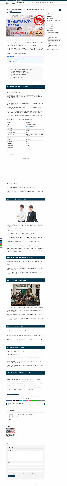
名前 (9, 462)
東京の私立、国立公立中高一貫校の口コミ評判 (54, 40)
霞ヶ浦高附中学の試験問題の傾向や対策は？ (18, 74)
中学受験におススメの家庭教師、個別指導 (54, 21)
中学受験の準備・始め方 (52, 28)
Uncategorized (50, 16)
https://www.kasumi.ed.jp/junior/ (31, 126)
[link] (17, 416)
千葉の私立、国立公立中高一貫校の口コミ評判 (54, 35)
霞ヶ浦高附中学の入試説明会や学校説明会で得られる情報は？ (21, 72)
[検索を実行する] (60, 10)
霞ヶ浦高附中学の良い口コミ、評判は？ (17, 75)
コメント (9, 450)
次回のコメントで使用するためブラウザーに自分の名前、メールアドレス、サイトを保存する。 (22, 473)
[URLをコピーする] (41, 400)
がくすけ (11, 419)
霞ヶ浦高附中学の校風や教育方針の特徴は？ (18, 71)
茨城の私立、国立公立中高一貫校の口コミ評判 (54, 46)
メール (9, 466)
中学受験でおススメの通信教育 (53, 18)
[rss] (59, 0)
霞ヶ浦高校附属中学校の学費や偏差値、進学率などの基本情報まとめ (22, 69)
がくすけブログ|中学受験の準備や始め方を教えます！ (15, 3)
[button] (9, 400)
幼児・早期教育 (51, 30)
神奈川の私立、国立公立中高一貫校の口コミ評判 (54, 43)
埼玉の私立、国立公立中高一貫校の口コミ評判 (54, 38)
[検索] (60, 0)
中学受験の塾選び (51, 26)
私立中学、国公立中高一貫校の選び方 (53, 33)
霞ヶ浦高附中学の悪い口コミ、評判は (17, 77)
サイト (9, 469)
